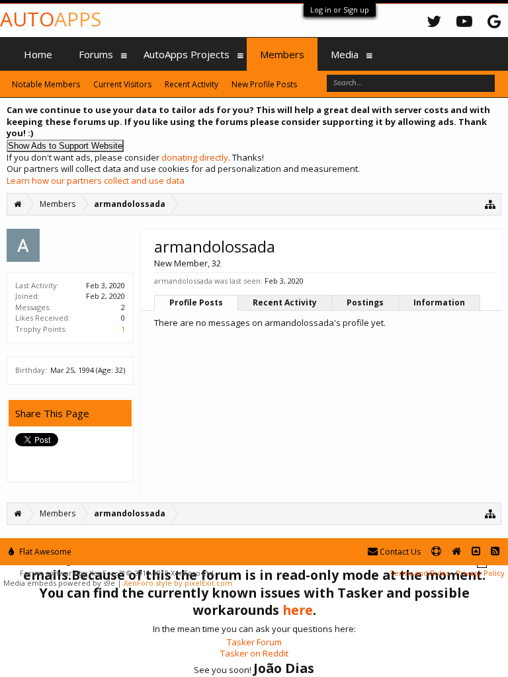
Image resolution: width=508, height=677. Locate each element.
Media (345, 54)
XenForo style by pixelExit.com (178, 583)
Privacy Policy (480, 573)
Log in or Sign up (339, 10)
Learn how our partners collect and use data (96, 180)
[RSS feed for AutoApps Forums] (495, 552)
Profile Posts (196, 302)
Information (439, 302)
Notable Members (46, 84)
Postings (365, 302)
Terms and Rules (419, 573)
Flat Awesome (44, 551)
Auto (50, 18)
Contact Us (399, 551)
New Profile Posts (264, 84)
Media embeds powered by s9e (59, 583)
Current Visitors (122, 84)
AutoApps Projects (187, 54)
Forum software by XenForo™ (118, 573)
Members (282, 54)
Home (38, 54)
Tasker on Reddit (254, 653)
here (297, 610)
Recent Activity (285, 302)
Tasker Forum (254, 642)
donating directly (194, 157)
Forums (96, 54)
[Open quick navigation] (490, 204)
